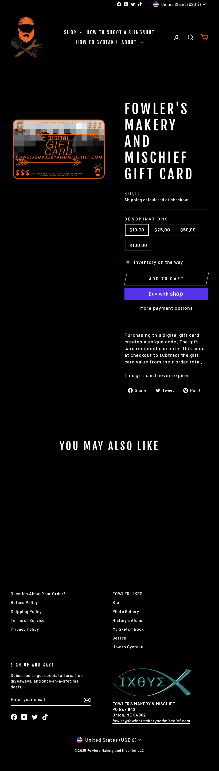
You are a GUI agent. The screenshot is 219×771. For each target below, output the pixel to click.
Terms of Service (28, 620)
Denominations (146, 219)
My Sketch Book (128, 629)
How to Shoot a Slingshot (121, 32)
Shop (71, 32)
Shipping (133, 199)
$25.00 (162, 230)
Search (119, 638)
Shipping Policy (26, 611)
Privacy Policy (25, 629)
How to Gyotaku (97, 42)
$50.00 (188, 230)
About (130, 42)
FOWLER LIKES (127, 593)
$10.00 (137, 230)
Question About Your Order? (38, 593)
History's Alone (127, 620)
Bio (115, 602)
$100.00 (138, 245)
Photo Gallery (125, 611)
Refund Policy (24, 602)
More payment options (166, 308)
